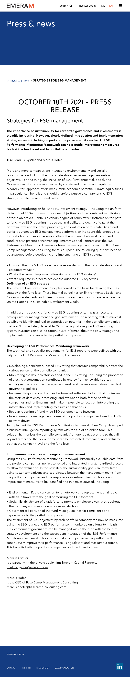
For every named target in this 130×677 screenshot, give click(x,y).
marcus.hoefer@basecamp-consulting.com (36, 587)
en (111, 6)
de (103, 6)
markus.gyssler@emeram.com (27, 567)
